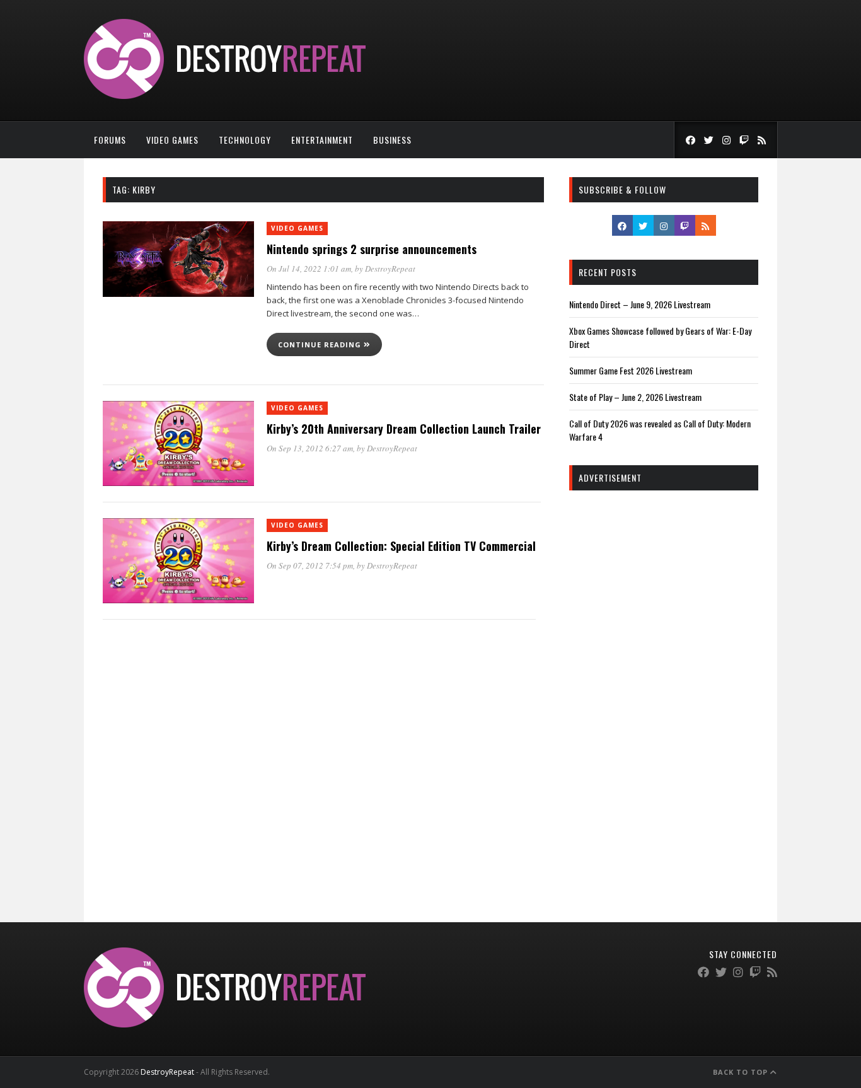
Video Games (172, 139)
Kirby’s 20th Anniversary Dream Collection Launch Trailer (404, 428)
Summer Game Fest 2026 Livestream (630, 370)
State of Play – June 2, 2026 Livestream (635, 396)
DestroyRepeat (390, 268)
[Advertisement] (663, 692)
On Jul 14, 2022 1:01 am (309, 268)
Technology (245, 139)
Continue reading (321, 344)
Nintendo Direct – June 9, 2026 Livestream (639, 304)
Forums (110, 139)
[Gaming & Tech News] (225, 95)
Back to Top (741, 1072)
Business (392, 139)
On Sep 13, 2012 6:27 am (310, 448)
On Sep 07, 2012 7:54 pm (310, 565)
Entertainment (322, 139)
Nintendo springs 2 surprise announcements (372, 249)
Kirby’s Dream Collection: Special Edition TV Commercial (401, 546)
